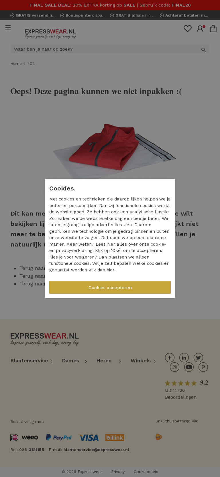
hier (111, 244)
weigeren (85, 257)
